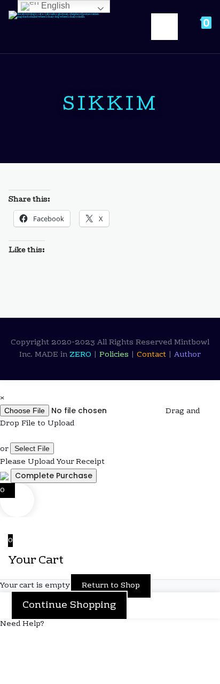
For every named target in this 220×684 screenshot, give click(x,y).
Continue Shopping (69, 605)
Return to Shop (111, 586)
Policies (115, 355)
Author (187, 355)
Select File (32, 448)
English (54, 5)
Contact (152, 355)
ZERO (81, 355)
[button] (110, 624)
